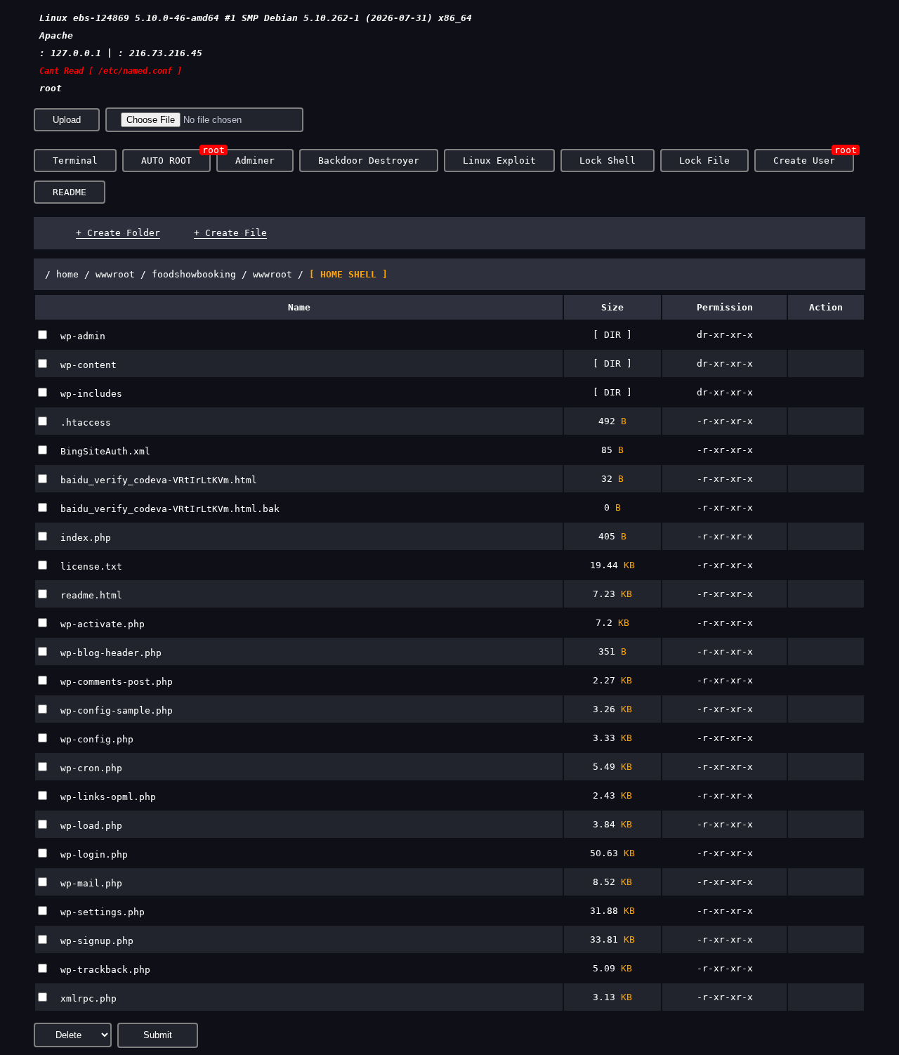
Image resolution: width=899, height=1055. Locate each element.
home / (76, 274)
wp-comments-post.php (116, 681)
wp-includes (91, 393)
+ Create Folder (118, 233)
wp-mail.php (91, 883)
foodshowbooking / (202, 274)
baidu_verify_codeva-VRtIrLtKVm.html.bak (170, 509)
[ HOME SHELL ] (348, 274)
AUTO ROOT (166, 160)
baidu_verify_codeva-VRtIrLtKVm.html (158, 480)
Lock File (704, 160)
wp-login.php (94, 854)
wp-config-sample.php (116, 710)
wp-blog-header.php (111, 653)
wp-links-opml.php (108, 797)
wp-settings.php (102, 912)
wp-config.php (96, 739)
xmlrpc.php (88, 998)
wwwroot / (124, 274)
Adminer (255, 160)
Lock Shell (607, 160)
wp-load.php (91, 825)
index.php (85, 537)
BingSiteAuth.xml (105, 451)
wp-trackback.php (105, 969)
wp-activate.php (102, 624)
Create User (804, 160)
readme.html (91, 595)
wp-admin (82, 336)
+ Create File (230, 233)
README (69, 192)
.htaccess (85, 422)
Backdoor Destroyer (368, 160)
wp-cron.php (91, 768)
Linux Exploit (499, 160)
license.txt (91, 566)
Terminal (75, 160)
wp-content (88, 365)
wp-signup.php (96, 941)
